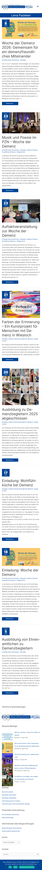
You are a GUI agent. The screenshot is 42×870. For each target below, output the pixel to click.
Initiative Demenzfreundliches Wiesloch (20, 339)
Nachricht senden (7, 792)
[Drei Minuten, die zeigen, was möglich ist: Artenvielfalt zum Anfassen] (7, 780)
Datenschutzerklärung (27, 867)
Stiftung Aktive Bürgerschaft (11, 831)
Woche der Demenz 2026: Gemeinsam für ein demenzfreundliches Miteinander (20, 49)
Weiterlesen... (10, 104)
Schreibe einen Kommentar (10, 60)
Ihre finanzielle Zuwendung (10, 814)
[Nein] (40, 865)
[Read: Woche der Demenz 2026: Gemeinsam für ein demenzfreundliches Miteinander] (21, 29)
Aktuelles (23, 60)
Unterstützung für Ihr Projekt (11, 801)
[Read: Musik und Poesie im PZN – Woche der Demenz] (21, 122)
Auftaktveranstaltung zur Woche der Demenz (19, 231)
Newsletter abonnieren (9, 795)
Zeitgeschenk (21, 152)
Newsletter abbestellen (9, 798)
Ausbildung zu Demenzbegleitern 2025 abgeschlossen (20, 413)
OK (10, 867)
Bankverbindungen (8, 817)
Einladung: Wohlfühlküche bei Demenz (19, 483)
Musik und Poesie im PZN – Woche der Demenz (19, 141)
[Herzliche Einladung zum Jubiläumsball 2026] (7, 758)
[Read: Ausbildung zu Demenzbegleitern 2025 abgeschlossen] (20, 387)
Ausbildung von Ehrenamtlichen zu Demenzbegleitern (21, 643)
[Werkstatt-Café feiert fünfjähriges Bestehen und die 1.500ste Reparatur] (7, 769)
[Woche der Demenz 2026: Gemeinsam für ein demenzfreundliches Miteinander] (7, 747)
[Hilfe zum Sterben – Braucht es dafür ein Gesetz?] (7, 736)
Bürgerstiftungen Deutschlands (11, 828)
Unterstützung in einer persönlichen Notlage (16, 804)
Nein (15, 867)
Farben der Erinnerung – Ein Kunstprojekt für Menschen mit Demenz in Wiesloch (21, 328)
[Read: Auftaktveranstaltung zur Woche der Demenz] (21, 211)
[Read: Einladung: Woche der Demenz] (21, 557)
